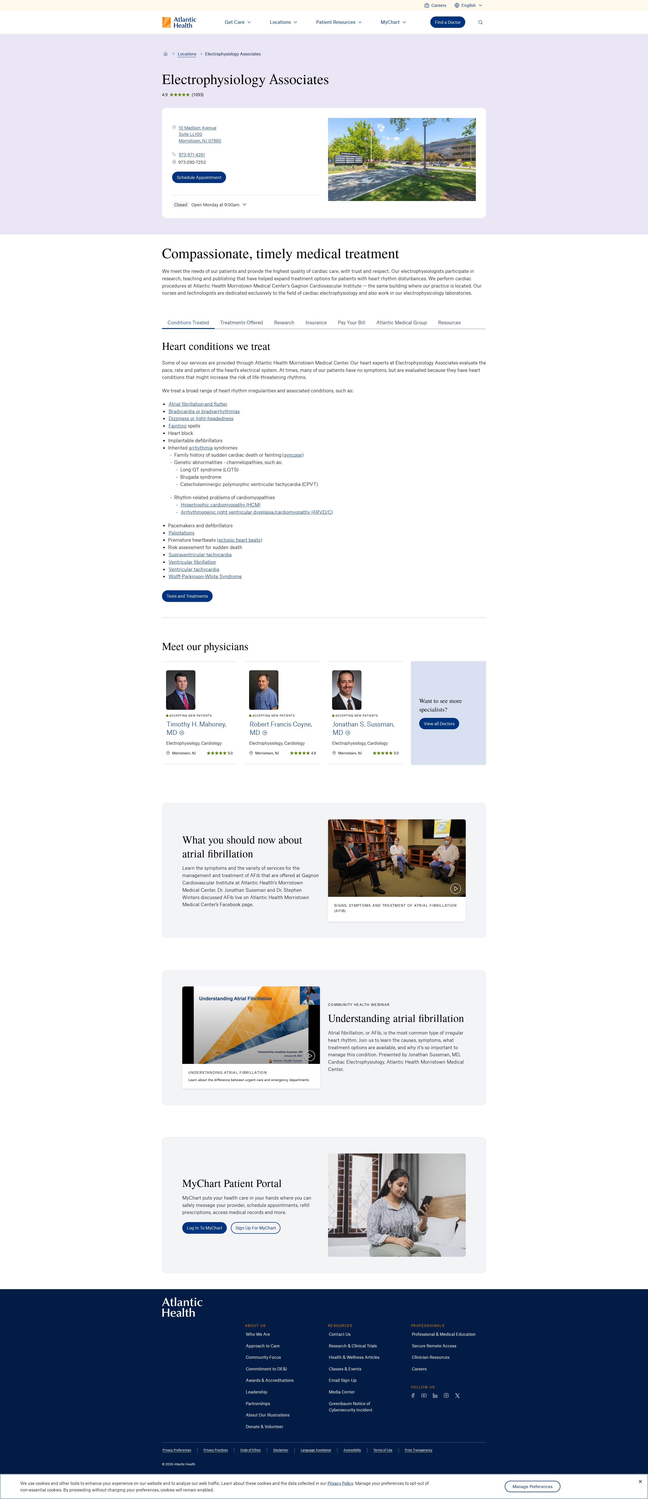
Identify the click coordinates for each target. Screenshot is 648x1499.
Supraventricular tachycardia (200, 554)
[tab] (188, 322)
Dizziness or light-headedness (201, 418)
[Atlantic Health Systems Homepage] (182, 1307)
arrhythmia (201, 448)
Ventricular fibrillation (192, 562)
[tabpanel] (324, 470)
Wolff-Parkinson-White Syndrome (205, 576)
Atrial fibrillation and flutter (198, 404)
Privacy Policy (340, 1483)
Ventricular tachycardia (194, 569)
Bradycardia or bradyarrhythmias (204, 411)
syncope (293, 455)
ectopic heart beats (239, 540)
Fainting (178, 426)
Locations (187, 53)
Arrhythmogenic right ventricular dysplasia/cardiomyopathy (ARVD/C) (257, 512)
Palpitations (181, 533)
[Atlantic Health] (165, 54)
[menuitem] (435, 5)
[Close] (640, 1481)
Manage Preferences (533, 1486)
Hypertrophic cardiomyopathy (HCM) (220, 505)
